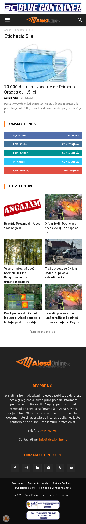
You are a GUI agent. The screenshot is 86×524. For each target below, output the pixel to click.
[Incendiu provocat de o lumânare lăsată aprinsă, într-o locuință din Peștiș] (63, 297)
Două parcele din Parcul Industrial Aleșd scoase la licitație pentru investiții (22, 318)
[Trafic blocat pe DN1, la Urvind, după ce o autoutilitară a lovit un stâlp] (63, 252)
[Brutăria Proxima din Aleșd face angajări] (23, 207)
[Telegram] (48, 468)
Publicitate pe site (25, 487)
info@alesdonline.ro (53, 439)
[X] (60, 468)
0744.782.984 (49, 431)
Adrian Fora (11, 97)
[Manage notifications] (6, 518)
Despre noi (18, 483)
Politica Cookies (62, 483)
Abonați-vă (71, 170)
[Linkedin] (37, 468)
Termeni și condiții (38, 483)
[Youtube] (71, 468)
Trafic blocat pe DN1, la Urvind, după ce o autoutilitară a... (61, 273)
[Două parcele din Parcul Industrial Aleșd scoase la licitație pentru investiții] (23, 297)
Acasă (7, 30)
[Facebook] (15, 468)
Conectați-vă (70, 144)
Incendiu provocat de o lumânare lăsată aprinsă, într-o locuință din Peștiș (62, 318)
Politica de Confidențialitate (55, 487)
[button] (7, 20)
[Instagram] (26, 468)
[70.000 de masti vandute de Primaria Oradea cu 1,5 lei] (43, 63)
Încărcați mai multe (41, 331)
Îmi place (73, 135)
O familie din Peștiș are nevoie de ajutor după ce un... (61, 228)
